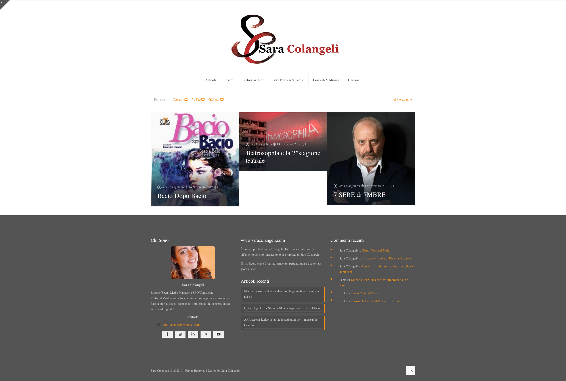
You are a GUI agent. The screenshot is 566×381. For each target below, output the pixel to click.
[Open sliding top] (5, 5)
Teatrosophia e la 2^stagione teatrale (283, 156)
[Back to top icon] (410, 370)
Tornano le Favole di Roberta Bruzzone (386, 258)
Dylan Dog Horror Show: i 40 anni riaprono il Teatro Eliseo (282, 308)
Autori (216, 99)
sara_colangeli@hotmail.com (181, 324)
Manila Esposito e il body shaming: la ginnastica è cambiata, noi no (282, 294)
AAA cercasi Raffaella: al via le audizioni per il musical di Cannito (280, 322)
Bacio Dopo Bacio (182, 195)
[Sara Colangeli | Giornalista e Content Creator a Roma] (283, 36)
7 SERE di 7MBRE (360, 194)
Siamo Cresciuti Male (375, 250)
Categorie (179, 99)
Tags (198, 99)
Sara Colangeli (170, 187)
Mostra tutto (404, 99)
